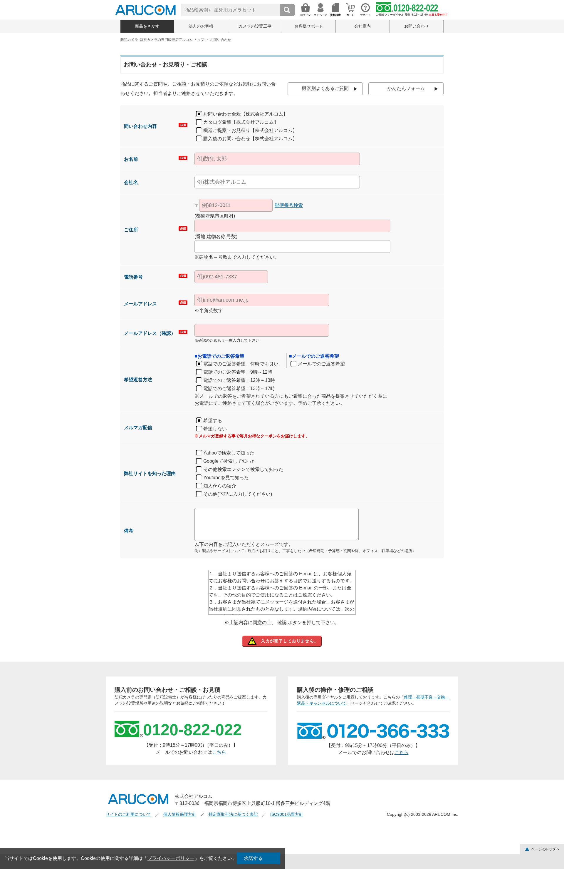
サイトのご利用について (128, 814)
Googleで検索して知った (229, 461)
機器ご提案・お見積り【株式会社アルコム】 (250, 130)
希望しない (215, 428)
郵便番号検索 (289, 205)
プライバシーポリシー (170, 858)
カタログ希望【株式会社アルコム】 (240, 122)
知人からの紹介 (219, 485)
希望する (212, 420)
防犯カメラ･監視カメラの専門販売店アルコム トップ (162, 40)
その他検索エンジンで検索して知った (243, 469)
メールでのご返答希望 (321, 363)
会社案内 (362, 26)
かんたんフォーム (406, 88)
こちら (219, 752)
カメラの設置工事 (255, 26)
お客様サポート (308, 26)
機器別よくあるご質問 (325, 88)
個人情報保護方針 (179, 814)
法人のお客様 (201, 26)
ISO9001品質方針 (286, 814)
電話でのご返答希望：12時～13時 (239, 380)
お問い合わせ (416, 26)
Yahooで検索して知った (228, 452)
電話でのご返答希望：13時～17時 (239, 388)
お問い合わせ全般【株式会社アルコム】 (245, 113)
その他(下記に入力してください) (237, 494)
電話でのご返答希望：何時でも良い (240, 363)
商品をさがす (147, 26)
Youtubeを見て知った (226, 477)
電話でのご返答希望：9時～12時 (237, 372)
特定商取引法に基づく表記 (233, 814)
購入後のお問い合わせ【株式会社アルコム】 (250, 138)
